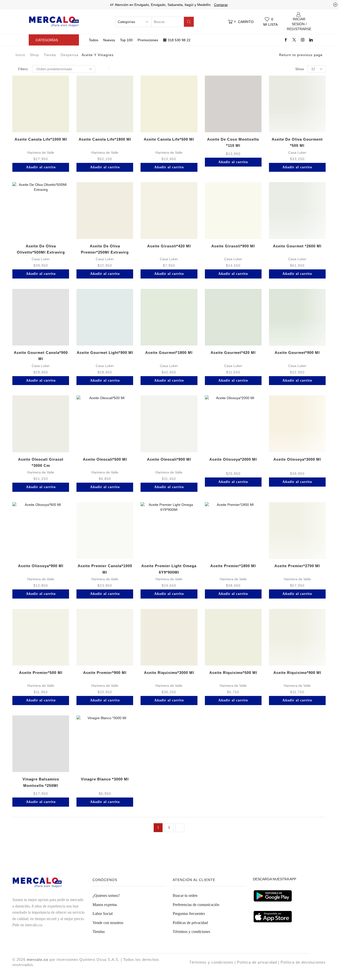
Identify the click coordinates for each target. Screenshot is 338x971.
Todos (93, 40)
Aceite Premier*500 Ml (40, 672)
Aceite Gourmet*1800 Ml (169, 352)
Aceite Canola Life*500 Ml (169, 139)
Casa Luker (297, 152)
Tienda (50, 55)
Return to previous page (301, 55)
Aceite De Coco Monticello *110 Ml (233, 142)
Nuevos (109, 40)
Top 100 (126, 40)
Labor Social (103, 913)
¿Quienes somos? (106, 895)
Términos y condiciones (191, 931)
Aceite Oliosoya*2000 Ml (233, 459)
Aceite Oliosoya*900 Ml (40, 566)
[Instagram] (302, 40)
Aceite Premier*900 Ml (104, 672)
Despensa (69, 55)
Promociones (148, 40)
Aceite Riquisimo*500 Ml (233, 672)
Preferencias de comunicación (196, 905)
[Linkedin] (311, 40)
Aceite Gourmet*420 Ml (233, 352)
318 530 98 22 (179, 40)
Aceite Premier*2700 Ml (297, 566)
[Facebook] (286, 40)
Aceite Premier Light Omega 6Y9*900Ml (168, 569)
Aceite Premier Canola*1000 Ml (105, 569)
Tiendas (99, 931)
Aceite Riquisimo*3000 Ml (169, 672)
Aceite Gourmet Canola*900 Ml (41, 355)
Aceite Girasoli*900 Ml (233, 246)
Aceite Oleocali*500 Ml (105, 459)
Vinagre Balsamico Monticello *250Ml (41, 782)
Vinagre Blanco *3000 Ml (105, 779)
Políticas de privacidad (190, 923)
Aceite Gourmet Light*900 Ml (105, 352)
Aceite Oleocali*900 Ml (169, 459)
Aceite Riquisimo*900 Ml (297, 672)
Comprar (221, 5)
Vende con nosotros (108, 923)
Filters (23, 69)
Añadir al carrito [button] (41, 167)
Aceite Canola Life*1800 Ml (105, 139)
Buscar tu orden (185, 895)
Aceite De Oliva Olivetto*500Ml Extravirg (41, 249)
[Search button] (189, 22)
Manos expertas (105, 905)
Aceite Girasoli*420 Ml (169, 246)
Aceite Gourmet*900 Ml (297, 352)
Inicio (20, 55)
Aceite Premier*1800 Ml (233, 566)
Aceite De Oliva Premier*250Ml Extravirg (105, 249)
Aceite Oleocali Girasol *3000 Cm (40, 462)
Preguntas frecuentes (189, 913)
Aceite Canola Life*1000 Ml (41, 139)
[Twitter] (294, 40)
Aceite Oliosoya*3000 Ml (297, 459)
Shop (34, 55)
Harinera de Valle (40, 152)
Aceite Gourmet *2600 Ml (297, 246)
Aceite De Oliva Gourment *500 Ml (297, 142)
